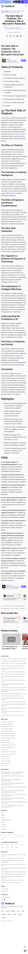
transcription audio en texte (7, 722)
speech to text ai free (6, 763)
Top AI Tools (4, 826)
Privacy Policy (4, 891)
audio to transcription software (8, 738)
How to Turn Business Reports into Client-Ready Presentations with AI (12, 806)
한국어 (18, 911)
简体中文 (8, 911)
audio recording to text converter (8, 751)
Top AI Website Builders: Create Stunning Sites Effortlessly (11, 877)
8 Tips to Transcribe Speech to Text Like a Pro (11, 696)
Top (25, 951)
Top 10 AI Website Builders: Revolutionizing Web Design (14, 871)
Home (2, 11)
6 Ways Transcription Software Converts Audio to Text (13, 693)
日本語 (22, 911)
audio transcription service (7, 731)
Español (9, 914)
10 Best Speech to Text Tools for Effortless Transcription (14, 663)
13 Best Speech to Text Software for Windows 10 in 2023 (12, 677)
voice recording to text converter (8, 745)
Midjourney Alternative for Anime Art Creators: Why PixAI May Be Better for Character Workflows (12, 772)
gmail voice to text (5, 758)
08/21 (2, 845)
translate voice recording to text (8, 747)
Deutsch (14, 914)
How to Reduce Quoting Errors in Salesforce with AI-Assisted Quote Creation (13, 783)
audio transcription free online (8, 735)
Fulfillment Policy (5, 889)
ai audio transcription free (7, 742)
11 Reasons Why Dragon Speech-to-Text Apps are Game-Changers (12, 684)
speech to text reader (6, 761)
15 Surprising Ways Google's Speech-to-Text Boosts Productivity (13, 668)
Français (19, 914)
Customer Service (20, 134)
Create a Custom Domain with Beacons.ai (10, 882)
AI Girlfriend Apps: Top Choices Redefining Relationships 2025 (11, 780)
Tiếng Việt (3, 917)
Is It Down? (3, 829)
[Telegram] (4, 899)
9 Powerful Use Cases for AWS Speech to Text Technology (11, 712)
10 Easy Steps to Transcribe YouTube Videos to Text (13, 715)
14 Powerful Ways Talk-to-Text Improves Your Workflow (13, 702)
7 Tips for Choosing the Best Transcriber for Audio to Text (13, 680)
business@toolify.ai (5, 897)
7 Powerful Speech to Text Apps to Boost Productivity (13, 661)
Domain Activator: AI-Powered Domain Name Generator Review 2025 (14, 868)
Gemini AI (3, 822)
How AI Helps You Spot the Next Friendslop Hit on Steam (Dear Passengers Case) (12, 791)
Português (3, 914)
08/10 (7, 847)
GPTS (2, 817)
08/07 (12, 847)
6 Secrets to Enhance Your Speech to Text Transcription (14, 687)
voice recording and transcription (8, 754)
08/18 (7, 845)
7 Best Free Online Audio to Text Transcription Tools (13, 671)
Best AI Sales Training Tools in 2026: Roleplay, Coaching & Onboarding (14, 802)
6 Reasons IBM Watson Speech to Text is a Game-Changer (12, 698)
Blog (2, 813)
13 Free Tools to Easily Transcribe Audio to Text (12, 665)
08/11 (2, 847)
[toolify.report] (25, 946)
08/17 (12, 845)
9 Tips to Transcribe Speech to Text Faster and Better (13, 674)
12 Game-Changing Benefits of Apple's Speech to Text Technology (13, 708)
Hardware (3, 824)
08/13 (16, 845)
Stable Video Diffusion (6, 820)
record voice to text (5, 749)
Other (2, 839)
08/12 (21, 845)
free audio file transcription (7, 726)
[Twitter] (2, 899)
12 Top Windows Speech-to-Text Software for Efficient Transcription (13, 704)
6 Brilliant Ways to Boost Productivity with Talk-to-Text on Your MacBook (14, 690)
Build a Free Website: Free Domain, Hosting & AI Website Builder (12, 861)
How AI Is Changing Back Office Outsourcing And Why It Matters (14, 787)
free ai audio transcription (7, 728)
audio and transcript (5, 740)
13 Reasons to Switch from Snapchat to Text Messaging (14, 659)
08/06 (16, 847)
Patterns (12, 193)
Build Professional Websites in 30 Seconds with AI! (12, 880)
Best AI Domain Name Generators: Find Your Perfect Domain (13, 865)
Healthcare (16, 355)
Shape (8, 383)
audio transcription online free (8, 733)
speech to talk (4, 765)
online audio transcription (7, 724)
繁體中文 (13, 911)
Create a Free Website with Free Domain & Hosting (12, 858)
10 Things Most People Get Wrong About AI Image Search (12, 776)
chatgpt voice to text (5, 756)
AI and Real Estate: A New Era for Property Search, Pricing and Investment (12, 798)
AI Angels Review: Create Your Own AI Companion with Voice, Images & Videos (13, 795)
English (2, 911)
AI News (7, 11)
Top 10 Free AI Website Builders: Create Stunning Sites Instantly (13, 855)
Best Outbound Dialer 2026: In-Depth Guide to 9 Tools (13, 874)
